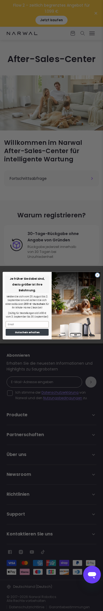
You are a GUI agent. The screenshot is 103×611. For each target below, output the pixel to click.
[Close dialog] (97, 275)
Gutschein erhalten (27, 332)
